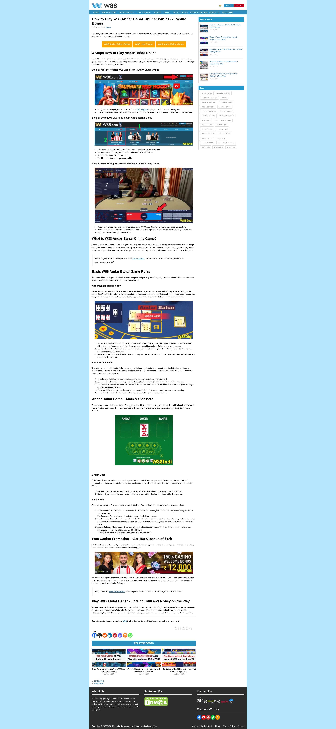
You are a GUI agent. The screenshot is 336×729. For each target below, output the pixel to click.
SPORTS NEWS (180, 12)
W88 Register (142, 109)
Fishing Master (226, 111)
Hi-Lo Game (206, 120)
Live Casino (138, 258)
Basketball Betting (209, 98)
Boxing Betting (226, 102)
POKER (157, 12)
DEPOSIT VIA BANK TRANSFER (204, 12)
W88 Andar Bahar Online (117, 44)
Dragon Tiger (224, 107)
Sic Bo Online (225, 134)
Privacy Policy (228, 726)
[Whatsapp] (130, 635)
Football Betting (226, 116)
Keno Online (222, 125)
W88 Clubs (206, 147)
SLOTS (167, 12)
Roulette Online (208, 134)
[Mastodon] (120, 635)
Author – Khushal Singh (202, 726)
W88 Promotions (117, 591)
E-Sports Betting (209, 111)
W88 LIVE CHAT (109, 12)
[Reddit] (104, 635)
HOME (96, 12)
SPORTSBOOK (126, 12)
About (217, 726)
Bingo (224, 98)
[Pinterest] (115, 635)
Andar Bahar (98, 683)
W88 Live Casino (144, 44)
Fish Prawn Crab (208, 116)
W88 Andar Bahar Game (171, 44)
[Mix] (125, 635)
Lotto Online (207, 129)
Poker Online (222, 129)
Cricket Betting (208, 107)
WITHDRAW (227, 12)
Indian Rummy (207, 125)
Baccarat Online (223, 93)
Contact (240, 726)
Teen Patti (221, 138)
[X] (99, 635)
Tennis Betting (208, 142)
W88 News (231, 147)
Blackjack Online (209, 102)
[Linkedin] (109, 635)
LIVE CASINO (143, 12)
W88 (125, 621)
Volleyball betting (226, 142)
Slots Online (207, 138)
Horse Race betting (223, 120)
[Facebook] (94, 635)
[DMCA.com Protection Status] (156, 705)
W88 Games (218, 147)
